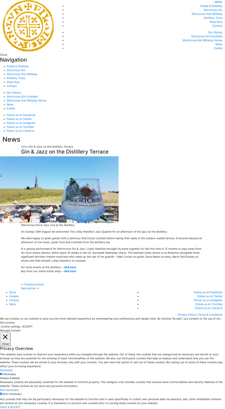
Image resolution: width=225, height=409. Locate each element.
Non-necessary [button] (9, 390)
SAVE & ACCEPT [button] (10, 407)
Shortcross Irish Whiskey (207, 13)
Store (12, 292)
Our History (215, 32)
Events (218, 48)
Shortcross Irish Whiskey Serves (203, 40)
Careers (14, 296)
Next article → (30, 288)
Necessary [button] (6, 370)
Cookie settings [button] (10, 326)
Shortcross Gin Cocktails (207, 36)
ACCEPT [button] (27, 326)
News (219, 44)
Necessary (9, 374)
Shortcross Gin (213, 10)
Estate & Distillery (211, 6)
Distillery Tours (213, 17)
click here (70, 267)
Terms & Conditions (210, 314)
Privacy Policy (187, 314)
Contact (217, 25)
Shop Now (216, 21)
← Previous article (32, 284)
